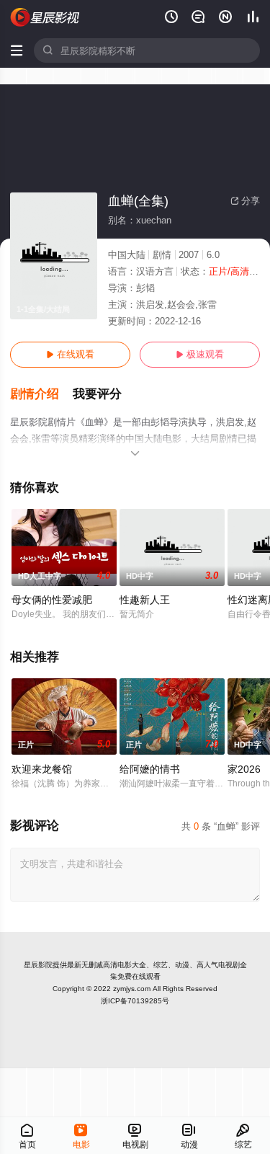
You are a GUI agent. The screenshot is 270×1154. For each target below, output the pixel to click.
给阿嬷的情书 (150, 769)
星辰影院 (38, 965)
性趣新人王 (145, 599)
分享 (245, 200)
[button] (41, 394)
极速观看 (200, 354)
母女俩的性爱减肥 (52, 599)
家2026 (244, 769)
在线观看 (70, 354)
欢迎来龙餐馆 (42, 769)
